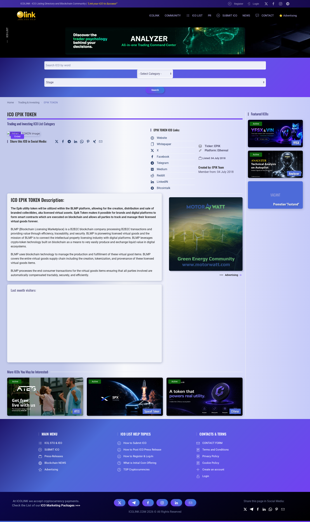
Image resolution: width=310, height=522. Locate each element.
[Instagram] (280, 3)
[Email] (190, 502)
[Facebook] (273, 3)
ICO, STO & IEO (53, 443)
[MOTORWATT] (206, 234)
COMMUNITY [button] (173, 15)
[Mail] (100, 141)
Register (238, 3)
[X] (266, 3)
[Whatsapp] (270, 509)
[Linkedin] (264, 509)
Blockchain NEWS (55, 462)
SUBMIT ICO (229, 15)
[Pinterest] (88, 141)
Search (155, 90)
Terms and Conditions (215, 449)
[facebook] (258, 509)
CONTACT (268, 15)
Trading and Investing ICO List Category (31, 123)
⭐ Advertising (288, 15)
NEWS (246, 15)
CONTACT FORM (212, 443)
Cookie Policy (210, 462)
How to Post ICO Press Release (142, 449)
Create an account (213, 469)
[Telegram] (288, 3)
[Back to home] (24, 16)
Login (256, 3)
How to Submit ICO (134, 443)
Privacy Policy (210, 456)
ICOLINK (154, 15)
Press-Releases (53, 456)
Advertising (231, 275)
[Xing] (94, 141)
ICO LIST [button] (197, 15)
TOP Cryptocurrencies (136, 469)
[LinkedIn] (75, 141)
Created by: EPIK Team (211, 167)
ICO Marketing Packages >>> (60, 505)
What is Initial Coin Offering (139, 462)
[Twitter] (56, 141)
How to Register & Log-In (138, 456)
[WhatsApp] (82, 141)
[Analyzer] (155, 40)
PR (209, 15)
